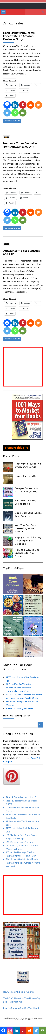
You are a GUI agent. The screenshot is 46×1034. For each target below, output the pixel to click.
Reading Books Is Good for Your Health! (21, 1008)
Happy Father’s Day (26, 476)
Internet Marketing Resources (19, 708)
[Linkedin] (15, 105)
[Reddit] (30, 105)
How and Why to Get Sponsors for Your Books (27, 553)
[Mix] (38, 105)
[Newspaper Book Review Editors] (13, 626)
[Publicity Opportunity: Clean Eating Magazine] (13, 605)
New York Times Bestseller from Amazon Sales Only (20, 145)
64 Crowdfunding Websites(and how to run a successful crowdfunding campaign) (18, 687)
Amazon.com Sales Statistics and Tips (21, 252)
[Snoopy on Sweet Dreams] (33, 626)
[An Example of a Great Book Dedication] (13, 647)
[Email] (22, 113)
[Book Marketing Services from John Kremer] (13, 584)
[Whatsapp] (15, 113)
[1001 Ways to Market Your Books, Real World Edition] (27, 438)
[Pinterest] (22, 105)
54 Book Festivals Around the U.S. (21, 797)
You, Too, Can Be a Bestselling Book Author (25, 528)
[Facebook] (7, 323)
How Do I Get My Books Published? (19, 991)
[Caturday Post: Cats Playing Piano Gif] (33, 584)
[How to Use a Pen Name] (33, 647)
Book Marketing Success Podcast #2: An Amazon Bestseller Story (18, 36)
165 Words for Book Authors (19, 842)
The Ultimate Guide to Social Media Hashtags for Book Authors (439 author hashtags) (24, 862)
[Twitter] (7, 113)
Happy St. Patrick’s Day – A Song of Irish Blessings (28, 540)
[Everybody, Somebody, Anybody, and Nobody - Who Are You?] (33, 605)
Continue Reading (12, 121)
